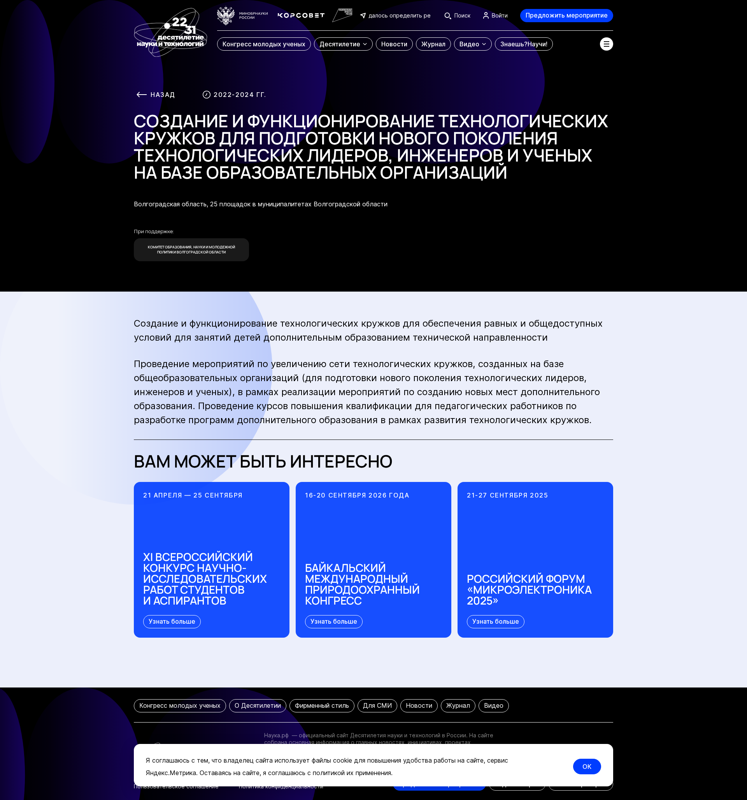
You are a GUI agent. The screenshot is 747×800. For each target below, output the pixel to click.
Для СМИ (377, 705)
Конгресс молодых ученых (180, 705)
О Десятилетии (258, 705)
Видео (493, 705)
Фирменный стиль (322, 705)
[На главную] (170, 28)
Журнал (458, 705)
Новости (419, 705)
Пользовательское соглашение (176, 786)
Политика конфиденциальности (281, 786)
